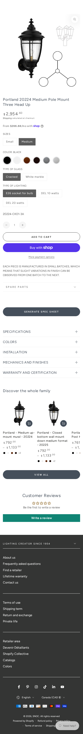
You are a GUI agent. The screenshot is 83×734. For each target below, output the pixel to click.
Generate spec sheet (41, 311)
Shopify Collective (16, 654)
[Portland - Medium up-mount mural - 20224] (19, 413)
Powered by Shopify (23, 721)
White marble (34, 178)
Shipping (7, 118)
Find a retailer (12, 570)
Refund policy (45, 721)
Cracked (13, 178)
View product (29, 423)
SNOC (36, 716)
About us (9, 557)
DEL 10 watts (50, 194)
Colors (7, 666)
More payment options (41, 257)
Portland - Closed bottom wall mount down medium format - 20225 (52, 439)
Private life (10, 621)
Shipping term (12, 609)
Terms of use (11, 602)
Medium (27, 141)
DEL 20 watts (15, 204)
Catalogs (9, 660)
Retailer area (11, 641)
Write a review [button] (41, 518)
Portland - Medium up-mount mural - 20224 (19, 434)
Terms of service (33, 725)
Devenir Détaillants (16, 647)
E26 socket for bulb (19, 194)
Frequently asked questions (22, 564)
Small (10, 141)
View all (41, 474)
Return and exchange (17, 615)
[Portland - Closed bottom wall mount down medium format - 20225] (53, 413)
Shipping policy (54, 725)
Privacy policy (63, 721)
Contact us (10, 582)
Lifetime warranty (15, 576)
